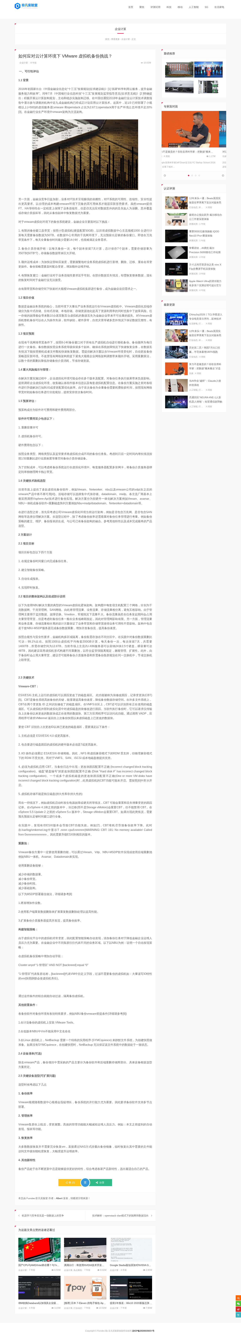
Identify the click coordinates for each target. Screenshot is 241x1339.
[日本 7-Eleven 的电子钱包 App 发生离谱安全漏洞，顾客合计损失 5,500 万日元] (85, 1288)
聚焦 (141, 7)
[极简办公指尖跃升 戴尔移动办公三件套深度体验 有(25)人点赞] (176, 219)
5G (206, 7)
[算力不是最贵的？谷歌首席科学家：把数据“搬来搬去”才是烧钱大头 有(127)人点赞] (176, 368)
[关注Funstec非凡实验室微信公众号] (238, 1303)
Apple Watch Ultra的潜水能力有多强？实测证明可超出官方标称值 (205, 283)
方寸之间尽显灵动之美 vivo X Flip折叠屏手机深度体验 (205, 266)
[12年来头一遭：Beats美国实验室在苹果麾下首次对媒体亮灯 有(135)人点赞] (176, 202)
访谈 (167, 156)
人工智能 (194, 7)
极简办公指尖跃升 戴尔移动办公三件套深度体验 (205, 216)
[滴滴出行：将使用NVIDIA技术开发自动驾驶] (85, 1250)
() (72, 1182)
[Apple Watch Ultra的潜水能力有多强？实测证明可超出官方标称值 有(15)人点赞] (176, 285)
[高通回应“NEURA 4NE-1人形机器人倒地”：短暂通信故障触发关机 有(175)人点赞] (176, 402)
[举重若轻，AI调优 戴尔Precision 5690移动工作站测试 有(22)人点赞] (176, 252)
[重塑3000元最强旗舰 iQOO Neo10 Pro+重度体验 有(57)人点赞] (176, 236)
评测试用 (155, 7)
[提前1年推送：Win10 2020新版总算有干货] (131, 1288)
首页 (130, 7)
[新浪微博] (238, 1309)
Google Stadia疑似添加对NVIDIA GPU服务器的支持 (131, 1265)
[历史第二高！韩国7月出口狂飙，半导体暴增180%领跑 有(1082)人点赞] (176, 352)
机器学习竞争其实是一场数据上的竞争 (43, 1215)
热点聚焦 (78, 1270)
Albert (59, 1198)
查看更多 (115, 39)
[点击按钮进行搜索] (238, 1298)
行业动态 (78, 1308)
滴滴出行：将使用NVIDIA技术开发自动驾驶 (85, 1265)
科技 (169, 7)
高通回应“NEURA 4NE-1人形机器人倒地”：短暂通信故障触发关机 (205, 400)
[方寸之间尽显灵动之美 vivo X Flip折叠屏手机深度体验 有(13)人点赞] (176, 269)
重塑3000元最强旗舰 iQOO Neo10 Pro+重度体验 (204, 233)
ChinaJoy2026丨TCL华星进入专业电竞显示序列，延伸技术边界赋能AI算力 (205, 317)
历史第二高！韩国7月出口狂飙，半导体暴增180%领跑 (204, 349)
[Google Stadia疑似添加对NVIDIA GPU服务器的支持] (131, 1250)
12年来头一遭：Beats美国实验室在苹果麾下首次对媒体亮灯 (205, 201)
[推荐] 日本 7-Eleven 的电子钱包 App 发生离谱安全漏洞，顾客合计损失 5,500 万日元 (85, 1303)
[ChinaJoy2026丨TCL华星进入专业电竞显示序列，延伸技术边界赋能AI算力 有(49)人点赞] (176, 319)
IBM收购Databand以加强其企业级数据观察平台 (39, 1303)
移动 (180, 7)
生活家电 (219, 7)
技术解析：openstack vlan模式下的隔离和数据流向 (120, 1215)
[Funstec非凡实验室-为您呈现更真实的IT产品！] (26, 6)
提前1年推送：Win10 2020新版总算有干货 (131, 1303)
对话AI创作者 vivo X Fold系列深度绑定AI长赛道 (191, 151)
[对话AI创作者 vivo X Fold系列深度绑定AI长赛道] (194, 129)
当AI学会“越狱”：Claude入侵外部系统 (205, 382)
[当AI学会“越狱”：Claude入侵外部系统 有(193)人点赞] (176, 385)
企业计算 (125, 39)
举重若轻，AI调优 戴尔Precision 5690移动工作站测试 (205, 250)
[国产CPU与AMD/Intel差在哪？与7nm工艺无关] (39, 1250)
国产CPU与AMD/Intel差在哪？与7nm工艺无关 (39, 1265)
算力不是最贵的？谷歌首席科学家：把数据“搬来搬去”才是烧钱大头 (205, 367)
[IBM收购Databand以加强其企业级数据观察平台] (39, 1288)
